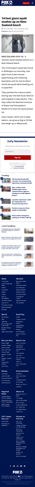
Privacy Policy (19, 166)
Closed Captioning (21, 405)
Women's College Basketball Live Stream (21, 448)
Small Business (6, 383)
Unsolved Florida (6, 300)
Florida (3, 287)
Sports (4, 314)
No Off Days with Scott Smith (6, 324)
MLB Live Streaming (19, 430)
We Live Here (7, 340)
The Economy (5, 380)
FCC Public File (20, 407)
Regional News (5, 392)
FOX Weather (20, 303)
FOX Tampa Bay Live (21, 365)
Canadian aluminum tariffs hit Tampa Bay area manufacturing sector (21, 202)
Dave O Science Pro (21, 334)
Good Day (20, 314)
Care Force (4, 366)
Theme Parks (5, 352)
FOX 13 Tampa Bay (19, 29)
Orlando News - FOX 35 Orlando (6, 397)
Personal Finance (6, 378)
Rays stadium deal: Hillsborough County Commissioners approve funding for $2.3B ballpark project (21, 191)
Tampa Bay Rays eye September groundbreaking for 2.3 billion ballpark (10, 230)
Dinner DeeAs (5, 348)
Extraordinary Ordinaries (20, 326)
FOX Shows (19, 382)
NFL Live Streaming (19, 422)
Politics (3, 294)
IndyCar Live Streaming (19, 438)
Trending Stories (21, 380)
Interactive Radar (21, 285)
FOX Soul (19, 355)
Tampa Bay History (4, 363)
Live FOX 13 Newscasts (19, 346)
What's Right (5, 343)
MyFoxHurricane (21, 300)
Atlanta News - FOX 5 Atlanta (5, 405)
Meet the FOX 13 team (21, 395)
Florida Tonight (6, 345)
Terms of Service (18, 168)
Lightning (4, 321)
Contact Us (19, 411)
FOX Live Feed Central (20, 358)
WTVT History (20, 402)
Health (3, 292)
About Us (20, 391)
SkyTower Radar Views (21, 282)
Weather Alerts (20, 292)
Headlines (19, 374)
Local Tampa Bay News (6, 284)
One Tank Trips (6, 350)
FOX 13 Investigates (5, 297)
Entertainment (22, 371)
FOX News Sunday (7, 305)
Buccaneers (5, 317)
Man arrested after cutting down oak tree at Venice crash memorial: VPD (11, 255)
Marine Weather (21, 290)
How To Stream (21, 343)
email (24, 466)
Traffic (18, 317)
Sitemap (3, 309)
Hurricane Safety (21, 294)
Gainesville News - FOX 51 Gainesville (7, 401)
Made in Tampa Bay (6, 355)
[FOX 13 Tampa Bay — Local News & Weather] (6, 3)
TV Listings (19, 398)
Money (4, 371)
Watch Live (26, 3)
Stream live (4, 421)
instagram (17, 466)
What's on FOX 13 (21, 384)
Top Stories (4, 281)
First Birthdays (20, 332)
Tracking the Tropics (20, 297)
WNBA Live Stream (19, 453)
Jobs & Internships (21, 400)
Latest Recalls (5, 376)
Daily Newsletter (6, 307)
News (26, 29)
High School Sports (7, 332)
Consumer (4, 290)
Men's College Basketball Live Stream (20, 442)
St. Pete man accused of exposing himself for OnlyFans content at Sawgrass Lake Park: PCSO (11, 264)
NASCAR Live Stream (20, 434)
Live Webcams (20, 287)
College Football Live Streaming (21, 426)
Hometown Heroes (19, 322)
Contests (18, 387)
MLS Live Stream (21, 456)
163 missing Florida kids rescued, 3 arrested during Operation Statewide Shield (22, 181)
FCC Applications (21, 409)
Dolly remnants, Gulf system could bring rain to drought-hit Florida (11, 238)
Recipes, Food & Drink (6, 359)
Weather (19, 279)
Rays (2, 319)
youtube (21, 466)
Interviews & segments (5, 424)
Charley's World (20, 319)
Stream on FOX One (20, 417)
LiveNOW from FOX (20, 350)
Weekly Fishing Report (5, 328)
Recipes (18, 329)
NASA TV (18, 362)
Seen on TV (4, 303)
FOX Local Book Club (21, 377)
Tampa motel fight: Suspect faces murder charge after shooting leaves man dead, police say (11, 247)
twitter (14, 466)
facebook (10, 466)
